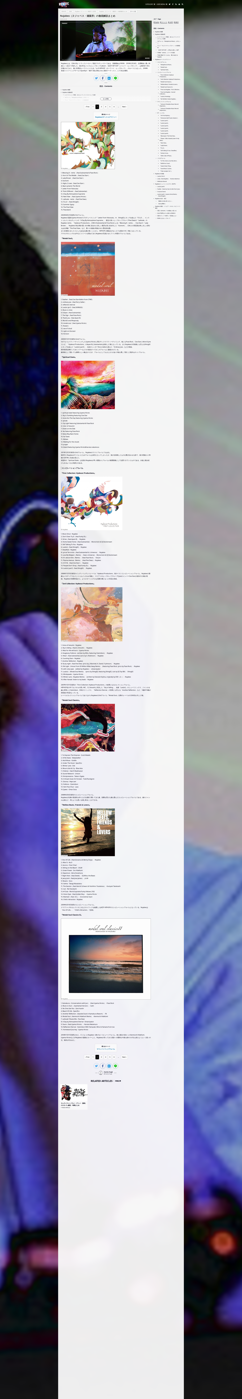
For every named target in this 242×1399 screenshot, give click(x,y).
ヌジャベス (164, 22)
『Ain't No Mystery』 (165, 115)
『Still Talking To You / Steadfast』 (168, 150)
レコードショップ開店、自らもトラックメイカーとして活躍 (80, 95)
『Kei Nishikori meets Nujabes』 (168, 99)
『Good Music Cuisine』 (166, 168)
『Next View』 (163, 143)
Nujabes (157, 22)
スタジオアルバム (161, 62)
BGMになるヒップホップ (163, 218)
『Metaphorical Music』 (166, 64)
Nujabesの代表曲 (159, 173)
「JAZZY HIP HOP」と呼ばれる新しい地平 (168, 50)
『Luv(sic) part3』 (164, 126)
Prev (87, 107)
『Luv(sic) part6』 (164, 133)
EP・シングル (160, 113)
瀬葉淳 (177, 22)
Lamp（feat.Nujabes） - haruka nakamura (168, 179)
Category (149, 4)
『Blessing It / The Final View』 (168, 136)
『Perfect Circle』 (164, 153)
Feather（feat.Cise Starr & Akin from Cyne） (169, 189)
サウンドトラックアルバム (164, 101)
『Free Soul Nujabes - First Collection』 (170, 89)
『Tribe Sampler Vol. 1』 (166, 171)
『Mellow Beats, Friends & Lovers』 (169, 84)
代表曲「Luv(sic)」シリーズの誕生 (166, 52)
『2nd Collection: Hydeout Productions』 (170, 79)
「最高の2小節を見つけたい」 (165, 201)
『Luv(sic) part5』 (164, 131)
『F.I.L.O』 (162, 148)
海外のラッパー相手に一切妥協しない (167, 216)
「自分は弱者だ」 (161, 203)
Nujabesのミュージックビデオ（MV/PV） (165, 184)
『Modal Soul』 (164, 67)
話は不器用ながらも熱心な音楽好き (166, 213)
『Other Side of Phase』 (166, 156)
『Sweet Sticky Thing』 (166, 166)
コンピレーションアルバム (164, 72)
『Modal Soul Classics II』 (166, 87)
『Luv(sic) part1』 (164, 120)
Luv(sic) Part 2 (161, 176)
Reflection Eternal (162, 181)
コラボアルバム (161, 158)
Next (124, 107)
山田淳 (171, 22)
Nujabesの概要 (66, 90)
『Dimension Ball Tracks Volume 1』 (169, 118)
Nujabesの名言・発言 (160, 198)
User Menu (161, 4)
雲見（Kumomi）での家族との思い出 (166, 210)
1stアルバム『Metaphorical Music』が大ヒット (77, 97)
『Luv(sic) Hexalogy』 (165, 96)
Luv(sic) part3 (160, 186)
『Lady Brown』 (164, 145)
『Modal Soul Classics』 (166, 82)
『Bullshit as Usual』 (165, 163)
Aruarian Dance (161, 191)
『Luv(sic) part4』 (164, 128)
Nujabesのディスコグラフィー (163, 59)
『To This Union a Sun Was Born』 (169, 161)
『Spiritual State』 (164, 70)
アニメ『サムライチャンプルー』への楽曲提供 (77, 100)
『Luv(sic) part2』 (164, 123)
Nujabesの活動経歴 (67, 92)
